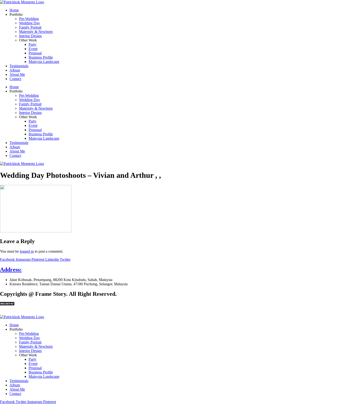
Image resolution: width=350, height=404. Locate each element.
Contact (15, 79)
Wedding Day (29, 23)
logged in (27, 251)
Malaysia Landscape (44, 62)
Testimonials (19, 66)
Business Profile (41, 57)
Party (32, 44)
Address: (11, 269)
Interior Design (30, 36)
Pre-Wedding (29, 19)
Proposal (35, 53)
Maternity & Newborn (36, 32)
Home (14, 10)
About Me (17, 74)
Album (15, 70)
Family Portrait (30, 27)
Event (33, 49)
